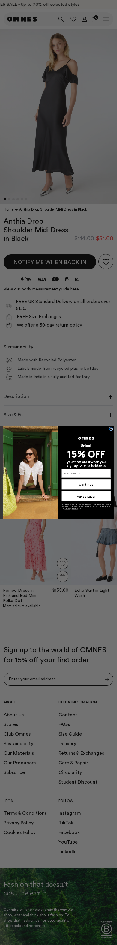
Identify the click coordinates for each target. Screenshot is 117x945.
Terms (67, 508)
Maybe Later (86, 496)
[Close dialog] (111, 428)
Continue (86, 484)
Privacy (75, 508)
